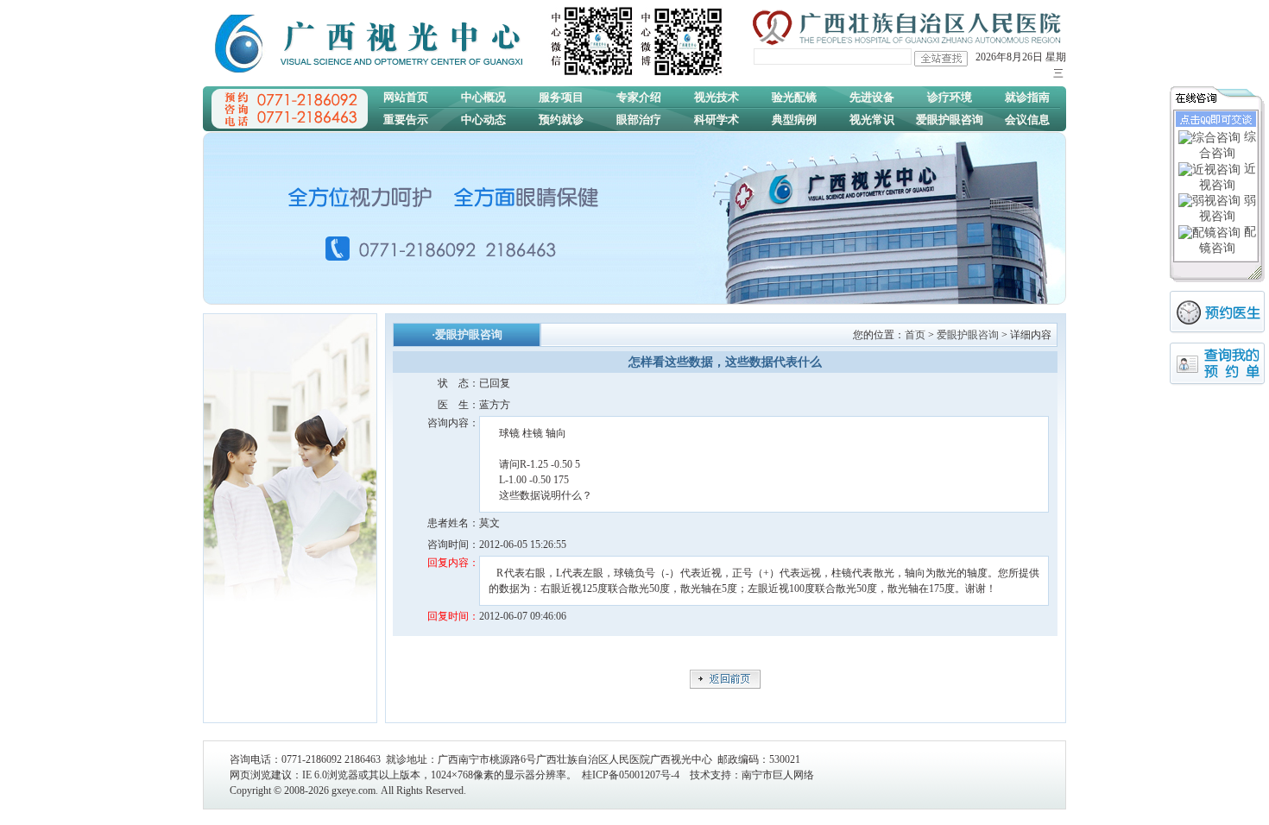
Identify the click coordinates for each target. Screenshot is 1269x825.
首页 (915, 335)
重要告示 (405, 119)
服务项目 (561, 97)
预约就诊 (561, 119)
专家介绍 (638, 97)
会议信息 (1027, 119)
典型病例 (794, 119)
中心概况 (483, 97)
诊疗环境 (949, 97)
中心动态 (483, 119)
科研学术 (716, 119)
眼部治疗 (638, 119)
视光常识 (871, 119)
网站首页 (405, 97)
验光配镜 (794, 97)
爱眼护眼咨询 (949, 119)
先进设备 (871, 97)
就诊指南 (1027, 97)
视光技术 (716, 97)
